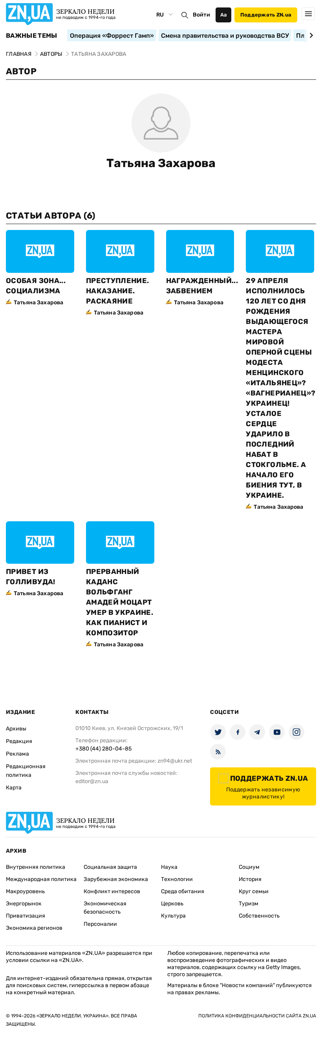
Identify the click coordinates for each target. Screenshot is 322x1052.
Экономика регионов (34, 928)
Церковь (172, 903)
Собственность (259, 915)
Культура (173, 915)
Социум (249, 867)
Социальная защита (110, 867)
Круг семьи (254, 891)
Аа (223, 15)
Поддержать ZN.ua (265, 15)
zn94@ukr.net (174, 761)
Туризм (248, 903)
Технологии (177, 879)
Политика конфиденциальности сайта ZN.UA (257, 1016)
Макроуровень (25, 891)
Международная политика (41, 879)
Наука (169, 867)
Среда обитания (182, 891)
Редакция (19, 741)
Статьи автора (50, 215)
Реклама (17, 753)
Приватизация (25, 915)
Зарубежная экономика (116, 879)
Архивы (16, 728)
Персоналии (100, 924)
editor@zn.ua (91, 781)
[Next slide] (310, 35)
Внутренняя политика (35, 867)
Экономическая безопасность (105, 907)
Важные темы (31, 36)
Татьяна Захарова (161, 163)
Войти (201, 14)
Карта (14, 787)
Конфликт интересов (112, 891)
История (250, 879)
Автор (21, 71)
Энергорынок (24, 903)
